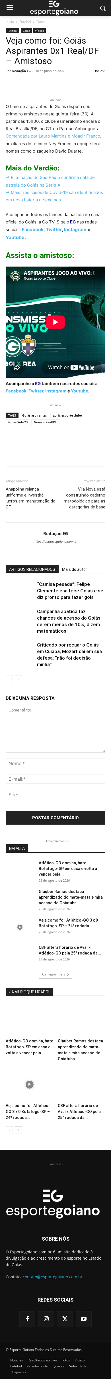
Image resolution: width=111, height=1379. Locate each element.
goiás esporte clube (67, 415)
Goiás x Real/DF (45, 422)
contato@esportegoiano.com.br (53, 1276)
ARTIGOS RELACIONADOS (32, 569)
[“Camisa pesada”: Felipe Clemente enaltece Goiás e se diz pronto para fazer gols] (20, 591)
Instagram (75, 229)
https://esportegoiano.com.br (56, 542)
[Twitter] (24, 83)
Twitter (54, 229)
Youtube (15, 237)
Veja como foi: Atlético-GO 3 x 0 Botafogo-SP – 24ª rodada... (28, 1111)
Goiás (41, 21)
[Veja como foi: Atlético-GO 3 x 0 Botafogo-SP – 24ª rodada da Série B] (20, 927)
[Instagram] (46, 1319)
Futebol (25, 21)
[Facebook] (11, 83)
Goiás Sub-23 (18, 422)
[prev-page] (9, 678)
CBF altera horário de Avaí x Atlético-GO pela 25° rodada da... (79, 1111)
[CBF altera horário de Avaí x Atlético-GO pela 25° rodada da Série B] (20, 954)
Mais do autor (74, 569)
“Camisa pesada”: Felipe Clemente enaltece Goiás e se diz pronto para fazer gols (70, 590)
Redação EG (21, 71)
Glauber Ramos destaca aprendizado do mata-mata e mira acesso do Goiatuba (71, 897)
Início (10, 21)
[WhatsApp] (50, 83)
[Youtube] (84, 1319)
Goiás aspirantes (34, 415)
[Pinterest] (37, 83)
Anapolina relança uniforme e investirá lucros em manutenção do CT (31, 498)
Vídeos (39, 31)
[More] (64, 83)
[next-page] (18, 678)
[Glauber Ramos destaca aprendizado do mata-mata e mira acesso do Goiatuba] (20, 899)
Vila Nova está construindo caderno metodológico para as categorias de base (84, 498)
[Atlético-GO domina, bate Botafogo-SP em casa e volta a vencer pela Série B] (20, 870)
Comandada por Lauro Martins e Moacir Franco (53, 136)
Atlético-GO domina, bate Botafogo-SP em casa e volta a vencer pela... (68, 869)
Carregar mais (53, 974)
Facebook (33, 229)
